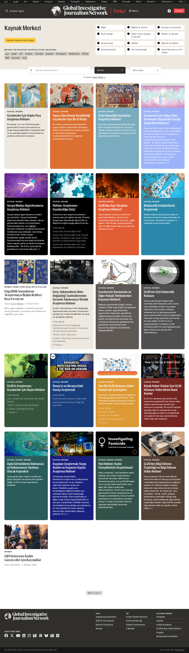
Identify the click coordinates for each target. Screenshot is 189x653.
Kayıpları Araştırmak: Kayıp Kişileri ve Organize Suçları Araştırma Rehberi (69, 467)
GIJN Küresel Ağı (134, 620)
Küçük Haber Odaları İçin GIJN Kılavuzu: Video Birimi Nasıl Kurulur (162, 390)
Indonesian (167, 1)
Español (61, 1)
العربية (15, 1)
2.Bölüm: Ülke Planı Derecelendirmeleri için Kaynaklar (71, 339)
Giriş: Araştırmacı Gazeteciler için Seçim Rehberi (25, 400)
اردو (5, 1)
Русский (126, 1)
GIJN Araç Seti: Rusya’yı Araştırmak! (69, 398)
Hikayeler (160, 617)
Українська (90, 1)
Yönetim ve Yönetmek (108, 415)
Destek (179, 10)
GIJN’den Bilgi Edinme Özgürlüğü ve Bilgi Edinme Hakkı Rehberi (160, 467)
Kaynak (159, 620)
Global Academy (164, 624)
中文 (181, 1)
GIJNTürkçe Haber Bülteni (168, 628)
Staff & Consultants (105, 620)
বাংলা (25, 1)
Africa (138, 1)
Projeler (160, 632)
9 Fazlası (103, 422)
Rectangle (180, 650)
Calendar (130, 628)
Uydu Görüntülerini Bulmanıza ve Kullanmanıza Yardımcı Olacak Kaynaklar (25, 467)
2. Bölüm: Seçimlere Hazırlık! (20, 409)
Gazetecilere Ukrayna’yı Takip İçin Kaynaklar (68, 403)
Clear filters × (98, 77)
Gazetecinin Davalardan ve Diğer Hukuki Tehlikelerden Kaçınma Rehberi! (114, 296)
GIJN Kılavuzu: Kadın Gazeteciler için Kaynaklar (22, 558)
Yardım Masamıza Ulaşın (20, 40)
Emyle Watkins (17, 303)
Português (75, 1)
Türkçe (104, 1)
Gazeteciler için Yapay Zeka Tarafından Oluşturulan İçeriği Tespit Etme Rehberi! (162, 119)
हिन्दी (115, 1)
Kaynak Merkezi (22, 28)
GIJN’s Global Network (136, 617)
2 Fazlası (12, 412)
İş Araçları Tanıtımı (106, 412)
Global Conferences (135, 624)
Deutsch (151, 1)
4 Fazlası (58, 345)
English (36, 1)
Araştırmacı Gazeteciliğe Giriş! (67, 231)
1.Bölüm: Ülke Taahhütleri (65, 334)
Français (48, 1)
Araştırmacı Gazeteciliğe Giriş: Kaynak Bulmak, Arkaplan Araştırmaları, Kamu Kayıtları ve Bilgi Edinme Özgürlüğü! (70, 238)
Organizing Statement (106, 617)
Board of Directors (104, 624)
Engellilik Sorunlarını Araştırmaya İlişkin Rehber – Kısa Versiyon (24, 295)
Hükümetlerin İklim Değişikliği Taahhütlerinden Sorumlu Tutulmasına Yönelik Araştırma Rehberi (70, 328)
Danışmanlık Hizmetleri (167, 636)
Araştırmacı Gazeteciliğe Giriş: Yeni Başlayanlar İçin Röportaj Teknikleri (69, 246)
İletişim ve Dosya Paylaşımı (110, 419)
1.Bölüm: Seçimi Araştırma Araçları (23, 405)
